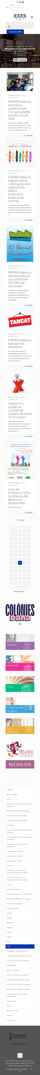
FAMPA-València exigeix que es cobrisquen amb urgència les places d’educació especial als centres (19, 189)
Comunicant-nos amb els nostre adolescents (17, 845)
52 (16, 567)
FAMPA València (15, 95)
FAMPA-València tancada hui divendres (19, 343)
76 (18, 586)
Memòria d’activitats (13, 970)
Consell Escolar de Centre (15, 851)
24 (24, 543)
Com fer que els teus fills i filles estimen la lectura (19, 831)
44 (24, 559)
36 (12, 555)
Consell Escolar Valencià (14, 861)
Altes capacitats (12, 794)
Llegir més (29, 135)
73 (20, 582)
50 (28, 563)
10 (28, 531)
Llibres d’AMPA (11, 965)
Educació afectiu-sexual (14, 904)
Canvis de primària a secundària (17, 820)
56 (12, 571)
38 (20, 555)
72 (16, 582)
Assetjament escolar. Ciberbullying (18, 811)
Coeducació (11, 825)
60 (28, 571)
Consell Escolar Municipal (15, 856)
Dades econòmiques (13, 889)
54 (24, 567)
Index (8, 946)
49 (24, 563)
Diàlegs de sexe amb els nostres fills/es (19, 894)
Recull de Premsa (12, 1010)
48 (20, 563)
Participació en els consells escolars (18, 980)
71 (12, 582)
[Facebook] (17, 2)
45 (28, 559)
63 (20, 575)
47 (16, 563)
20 (28, 539)
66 (12, 578)
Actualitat (10, 789)
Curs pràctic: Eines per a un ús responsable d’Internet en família (17, 872)
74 (24, 582)
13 (20, 535)
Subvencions (11, 1020)
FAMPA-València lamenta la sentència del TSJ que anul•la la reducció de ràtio (19, 109)
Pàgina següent (19, 591)
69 (24, 578)
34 (24, 551)
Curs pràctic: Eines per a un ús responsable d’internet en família (17, 879)
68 (20, 578)
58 (20, 571)
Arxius (9, 799)
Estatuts (9, 913)
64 (24, 575)
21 (12, 543)
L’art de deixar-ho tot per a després (18, 961)
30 (28, 547)
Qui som (9, 1006)
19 (24, 539)
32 (16, 551)
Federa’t (9, 937)
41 (12, 559)
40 (28, 555)
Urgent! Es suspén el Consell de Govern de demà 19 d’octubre (20, 410)
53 (20, 567)
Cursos (9, 884)
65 (28, 575)
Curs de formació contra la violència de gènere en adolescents (19, 496)
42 (16, 559)
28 (20, 547)
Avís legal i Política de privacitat (17, 816)
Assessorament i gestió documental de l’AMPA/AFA (19, 805)
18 (20, 539)
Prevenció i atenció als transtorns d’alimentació (17, 995)
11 (12, 535)
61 (12, 575)
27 (16, 547)
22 (16, 543)
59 (24, 571)
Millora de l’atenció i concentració (17, 975)
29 (24, 547)
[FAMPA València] (20, 16)
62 (16, 575)
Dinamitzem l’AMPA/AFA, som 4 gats (18, 899)
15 (28, 535)
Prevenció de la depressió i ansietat (18, 989)
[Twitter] (20, 2)
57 (16, 571)
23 (20, 543)
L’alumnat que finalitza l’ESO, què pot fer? (20, 956)
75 (28, 582)
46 (12, 563)
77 (22, 586)
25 (28, 543)
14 (24, 535)
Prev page (21, 520)
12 (16, 535)
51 (12, 567)
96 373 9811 (16, 5)
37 (16, 555)
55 (28, 567)
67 (16, 578)
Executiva (10, 927)
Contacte (10, 865)
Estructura (10, 923)
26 (12, 547)
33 (20, 551)
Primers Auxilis (11, 1001)
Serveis (9, 1015)
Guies (8, 942)
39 (24, 555)
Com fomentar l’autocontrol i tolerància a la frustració (20, 838)
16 (12, 539)
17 (16, 539)
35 (28, 551)
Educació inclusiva (13, 908)
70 (28, 578)
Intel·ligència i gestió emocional (17, 951)
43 (20, 559)
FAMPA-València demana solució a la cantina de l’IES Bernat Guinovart (19, 279)
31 (12, 551)
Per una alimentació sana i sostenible (18, 984)
